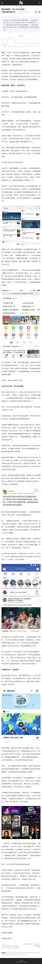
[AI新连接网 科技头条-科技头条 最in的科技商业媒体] (21, 2)
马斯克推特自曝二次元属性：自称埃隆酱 (32, 945)
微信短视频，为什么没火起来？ (13, 9)
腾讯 (26, 79)
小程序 (7, 398)
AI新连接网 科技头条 (21, 962)
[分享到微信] (36, 12)
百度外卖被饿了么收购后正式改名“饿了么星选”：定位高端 (10, 947)
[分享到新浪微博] (39, 12)
